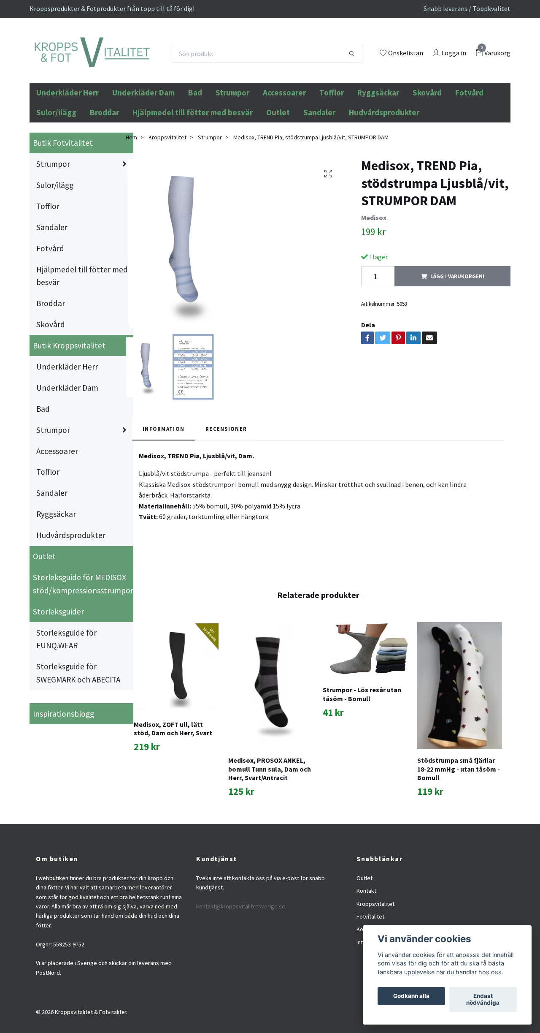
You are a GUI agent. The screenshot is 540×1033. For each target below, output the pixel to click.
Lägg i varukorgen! (457, 333)
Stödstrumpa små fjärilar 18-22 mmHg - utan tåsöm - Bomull (458, 826)
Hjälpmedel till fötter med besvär (192, 170)
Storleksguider (58, 668)
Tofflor (331, 150)
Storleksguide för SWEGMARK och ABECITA (78, 730)
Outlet (278, 170)
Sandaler (319, 170)
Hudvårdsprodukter (384, 170)
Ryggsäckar (378, 150)
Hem (131, 194)
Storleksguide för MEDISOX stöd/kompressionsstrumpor (83, 641)
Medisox (373, 275)
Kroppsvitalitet (167, 194)
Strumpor (232, 150)
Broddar (104, 170)
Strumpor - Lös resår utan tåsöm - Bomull (362, 751)
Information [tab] (163, 486)
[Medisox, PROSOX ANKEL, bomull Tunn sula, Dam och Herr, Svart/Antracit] (270, 743)
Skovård (427, 150)
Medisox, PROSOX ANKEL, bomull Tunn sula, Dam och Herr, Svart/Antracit (269, 826)
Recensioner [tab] (226, 486)
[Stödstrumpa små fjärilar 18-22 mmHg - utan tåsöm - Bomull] (459, 743)
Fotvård (469, 150)
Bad (195, 150)
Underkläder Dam (143, 150)
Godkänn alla (411, 996)
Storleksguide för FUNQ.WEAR (66, 696)
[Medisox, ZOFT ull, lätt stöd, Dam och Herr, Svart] (176, 725)
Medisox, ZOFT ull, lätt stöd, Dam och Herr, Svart (173, 785)
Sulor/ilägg (56, 170)
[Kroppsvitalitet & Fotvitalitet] (148, 76)
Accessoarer (284, 150)
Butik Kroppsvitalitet (69, 403)
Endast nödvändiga (483, 999)
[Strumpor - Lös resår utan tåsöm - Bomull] (365, 708)
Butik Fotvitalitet (63, 200)
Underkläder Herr (67, 150)
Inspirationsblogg (63, 771)
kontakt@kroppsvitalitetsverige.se (240, 964)
